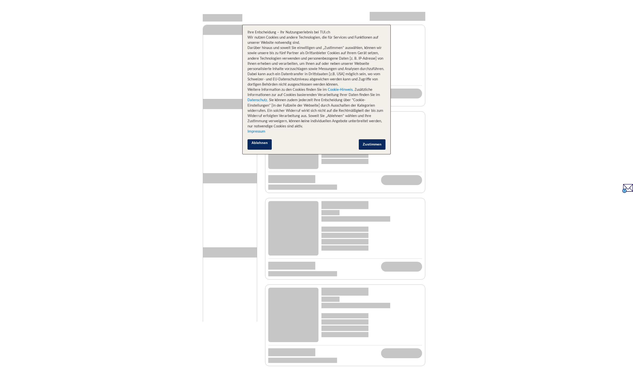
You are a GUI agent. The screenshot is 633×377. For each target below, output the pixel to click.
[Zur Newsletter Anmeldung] (627, 191)
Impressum (256, 132)
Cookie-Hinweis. (340, 90)
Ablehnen (259, 143)
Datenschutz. (258, 100)
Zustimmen (372, 144)
